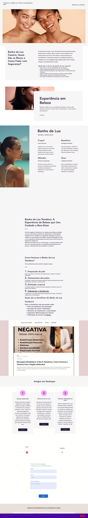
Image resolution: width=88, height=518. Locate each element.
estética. (48, 315)
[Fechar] (86, 516)
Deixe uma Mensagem (35, 481)
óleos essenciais (38, 322)
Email (32, 468)
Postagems (16, 322)
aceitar (82, 515)
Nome (32, 474)
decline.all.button (74, 515)
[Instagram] (62, 452)
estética (47, 322)
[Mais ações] (70, 355)
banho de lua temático (26, 322)
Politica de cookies (55, 508)
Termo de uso (45, 508)
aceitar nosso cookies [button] (64, 515)
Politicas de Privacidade (34, 508)
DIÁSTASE (53, 322)
